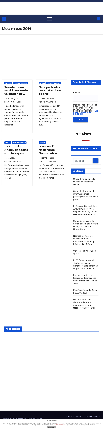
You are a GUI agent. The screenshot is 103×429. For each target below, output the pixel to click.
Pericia (42, 83)
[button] (93, 19)
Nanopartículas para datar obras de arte (50, 90)
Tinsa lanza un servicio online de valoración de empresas (16, 92)
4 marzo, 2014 (13, 158)
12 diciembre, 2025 (59, 336)
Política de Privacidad (92, 416)
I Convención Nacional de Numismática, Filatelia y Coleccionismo (48, 153)
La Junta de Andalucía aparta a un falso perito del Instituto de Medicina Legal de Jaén (16, 155)
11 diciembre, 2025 (59, 365)
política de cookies (60, 425)
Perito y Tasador (20, 83)
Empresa (8, 83)
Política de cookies (73, 416)
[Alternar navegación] (49, 19)
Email (76, 92)
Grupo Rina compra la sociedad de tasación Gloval (84, 182)
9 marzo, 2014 (13, 99)
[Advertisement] (51, 53)
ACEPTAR (51, 427)
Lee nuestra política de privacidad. (85, 112)
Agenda (42, 142)
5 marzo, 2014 (47, 99)
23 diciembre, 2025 (9, 336)
